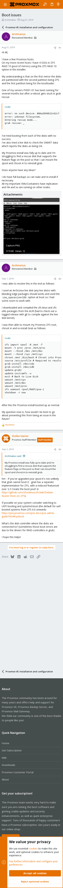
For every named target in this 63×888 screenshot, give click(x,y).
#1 (60, 47)
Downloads (8, 765)
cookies (33, 848)
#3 (60, 449)
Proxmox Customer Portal (17, 772)
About (5, 779)
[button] (5, 4)
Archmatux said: (13, 456)
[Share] (55, 47)
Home (5, 743)
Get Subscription (12, 750)
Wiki (4, 757)
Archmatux (10, 19)
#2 (60, 278)
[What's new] (58, 4)
